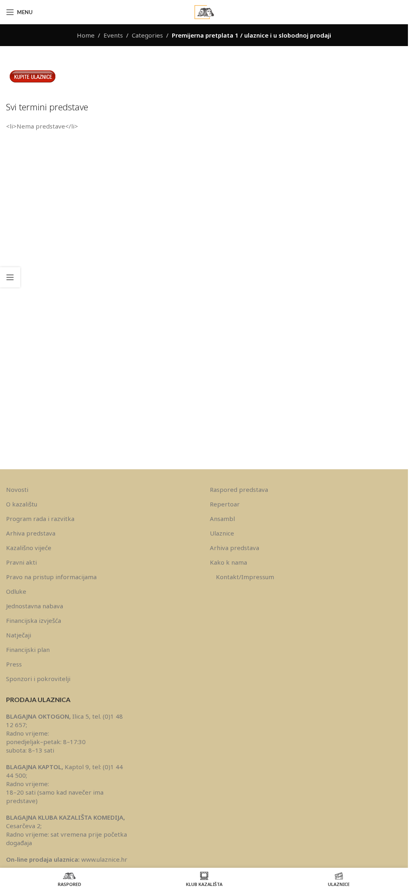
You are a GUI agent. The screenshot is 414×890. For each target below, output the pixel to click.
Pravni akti (21, 562)
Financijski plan (28, 649)
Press (14, 664)
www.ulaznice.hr (104, 859)
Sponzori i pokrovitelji (38, 679)
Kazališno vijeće (28, 548)
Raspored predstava (239, 489)
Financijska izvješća (33, 620)
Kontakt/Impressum (245, 577)
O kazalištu (21, 504)
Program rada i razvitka (40, 519)
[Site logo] (204, 11)
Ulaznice (222, 533)
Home (86, 35)
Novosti (17, 489)
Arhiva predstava (30, 533)
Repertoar (225, 504)
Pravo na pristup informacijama (51, 577)
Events (113, 35)
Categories (147, 35)
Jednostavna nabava (34, 606)
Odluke (16, 591)
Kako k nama (228, 562)
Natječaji (18, 635)
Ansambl (222, 519)
